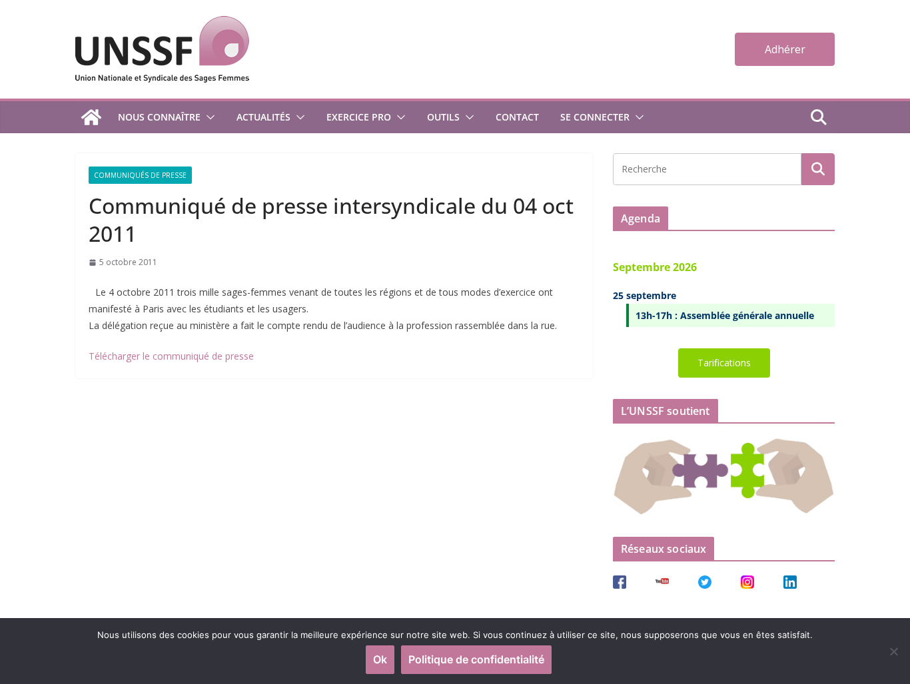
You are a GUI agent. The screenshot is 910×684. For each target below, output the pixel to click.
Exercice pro (358, 117)
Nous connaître (159, 117)
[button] (208, 117)
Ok (380, 659)
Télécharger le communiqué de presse (171, 356)
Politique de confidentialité (476, 659)
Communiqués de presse (140, 175)
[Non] (893, 651)
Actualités (263, 117)
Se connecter (595, 117)
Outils (443, 117)
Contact (517, 117)
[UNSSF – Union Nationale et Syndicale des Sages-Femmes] (91, 117)
